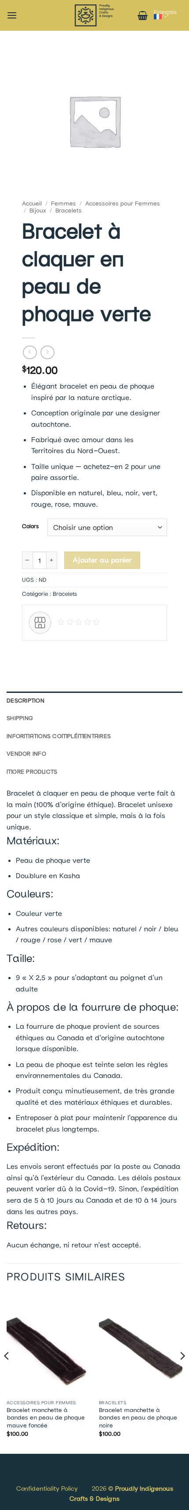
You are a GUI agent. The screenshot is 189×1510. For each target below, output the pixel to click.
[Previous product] (47, 352)
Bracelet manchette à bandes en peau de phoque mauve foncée (46, 1417)
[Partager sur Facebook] (30, 653)
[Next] (182, 1373)
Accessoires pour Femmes (122, 203)
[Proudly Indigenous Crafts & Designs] (94, 15)
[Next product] (29, 352)
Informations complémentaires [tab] (59, 735)
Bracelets (68, 210)
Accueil (32, 203)
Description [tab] (25, 700)
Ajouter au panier (102, 560)
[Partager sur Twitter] (46, 653)
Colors (30, 526)
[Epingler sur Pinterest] (77, 653)
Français (165, 11)
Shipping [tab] (20, 717)
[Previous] (7, 1373)
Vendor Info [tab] (26, 753)
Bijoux (37, 210)
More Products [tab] (32, 771)
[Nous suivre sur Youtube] (40, 1478)
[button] (12, 15)
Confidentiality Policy (47, 1488)
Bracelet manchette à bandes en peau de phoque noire (138, 1417)
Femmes (63, 203)
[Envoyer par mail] (62, 653)
